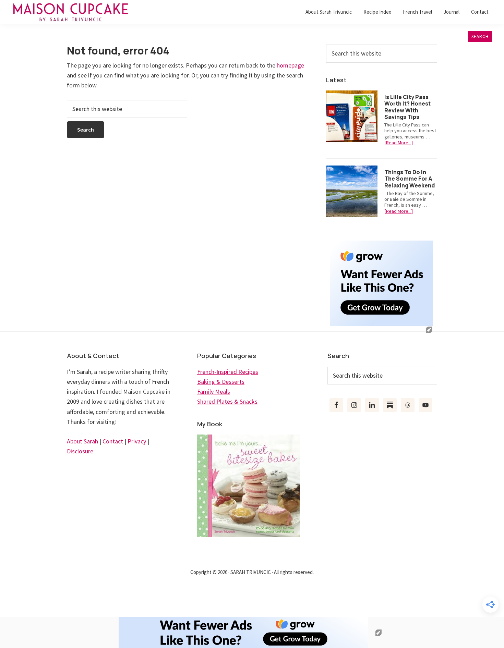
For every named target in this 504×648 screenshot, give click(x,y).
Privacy (137, 441)
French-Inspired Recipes (227, 372)
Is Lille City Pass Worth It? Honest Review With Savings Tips (407, 107)
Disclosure (80, 451)
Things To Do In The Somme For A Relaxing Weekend (409, 178)
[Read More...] (398, 143)
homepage (290, 65)
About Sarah (82, 441)
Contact (113, 441)
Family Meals (213, 391)
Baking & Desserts (220, 382)
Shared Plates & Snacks (227, 401)
